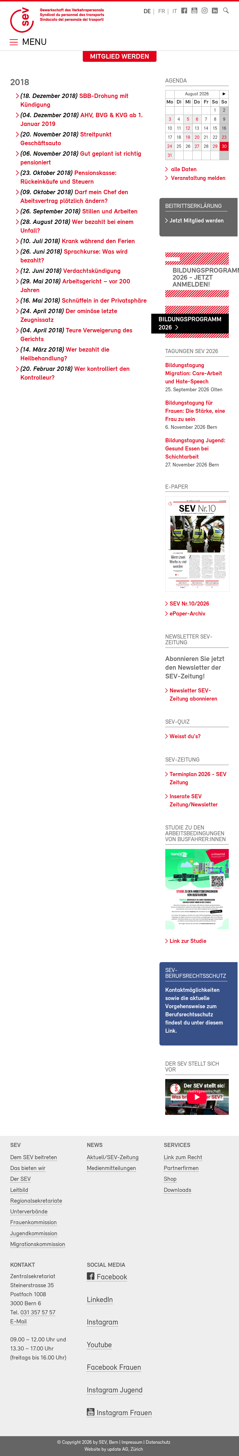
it (175, 12)
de (147, 12)
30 (224, 147)
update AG (117, 1449)
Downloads (177, 1190)
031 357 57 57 (37, 1313)
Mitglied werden (119, 56)
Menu (33, 42)
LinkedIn (100, 1300)
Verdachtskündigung (70, 271)
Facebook (112, 1277)
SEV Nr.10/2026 (189, 604)
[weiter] (224, 93)
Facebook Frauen (114, 1367)
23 (224, 138)
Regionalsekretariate (36, 1201)
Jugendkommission (33, 1234)
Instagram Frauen (124, 1413)
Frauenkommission (33, 1223)
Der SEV (20, 1179)
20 (197, 138)
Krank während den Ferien (77, 241)
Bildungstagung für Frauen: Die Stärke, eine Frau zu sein (195, 411)
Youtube (99, 1345)
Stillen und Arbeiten (79, 211)
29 (215, 147)
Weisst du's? (185, 737)
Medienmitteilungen (111, 1168)
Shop (170, 1179)
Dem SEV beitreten (33, 1158)
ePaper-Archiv (187, 614)
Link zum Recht (183, 1158)
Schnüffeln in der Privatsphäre (83, 301)
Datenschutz (158, 1442)
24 (169, 147)
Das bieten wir (27, 1168)
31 (170, 156)
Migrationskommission (37, 1244)
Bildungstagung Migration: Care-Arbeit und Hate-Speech (193, 374)
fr (161, 12)
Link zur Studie (188, 941)
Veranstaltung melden (197, 178)
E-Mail (18, 1322)
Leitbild (19, 1190)
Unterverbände (29, 1212)
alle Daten (183, 170)
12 (188, 129)
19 (188, 138)
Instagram (102, 1322)
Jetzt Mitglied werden (197, 221)
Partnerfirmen (181, 1168)
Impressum (132, 1442)
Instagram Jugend (115, 1390)
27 (197, 147)
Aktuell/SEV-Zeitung (113, 1158)
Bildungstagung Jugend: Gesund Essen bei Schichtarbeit (195, 449)
